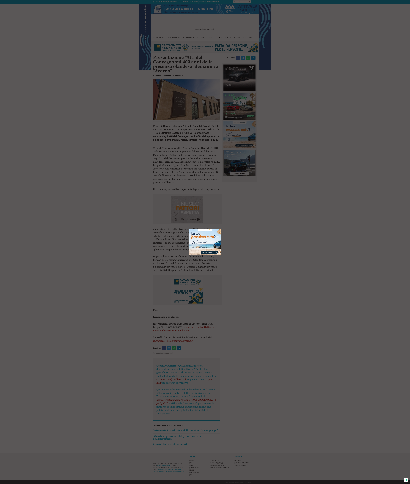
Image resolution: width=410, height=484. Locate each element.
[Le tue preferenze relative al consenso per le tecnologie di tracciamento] (406, 480)
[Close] (221, 228)
